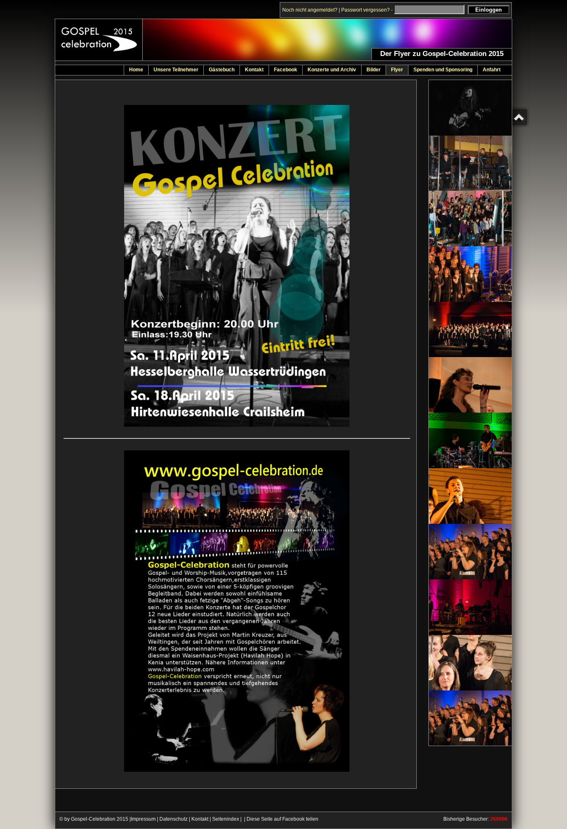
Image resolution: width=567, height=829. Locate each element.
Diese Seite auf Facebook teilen (282, 819)
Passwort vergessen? (365, 10)
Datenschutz (173, 819)
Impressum (143, 819)
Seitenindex (225, 819)
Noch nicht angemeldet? (309, 10)
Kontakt (199, 819)
